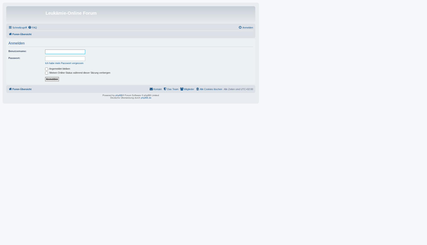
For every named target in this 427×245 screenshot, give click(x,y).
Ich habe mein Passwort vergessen (64, 63)
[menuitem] (32, 27)
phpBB (119, 95)
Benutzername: (17, 51)
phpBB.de (146, 97)
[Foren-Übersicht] (26, 14)
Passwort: (14, 58)
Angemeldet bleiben (59, 68)
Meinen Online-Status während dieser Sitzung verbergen (79, 72)
